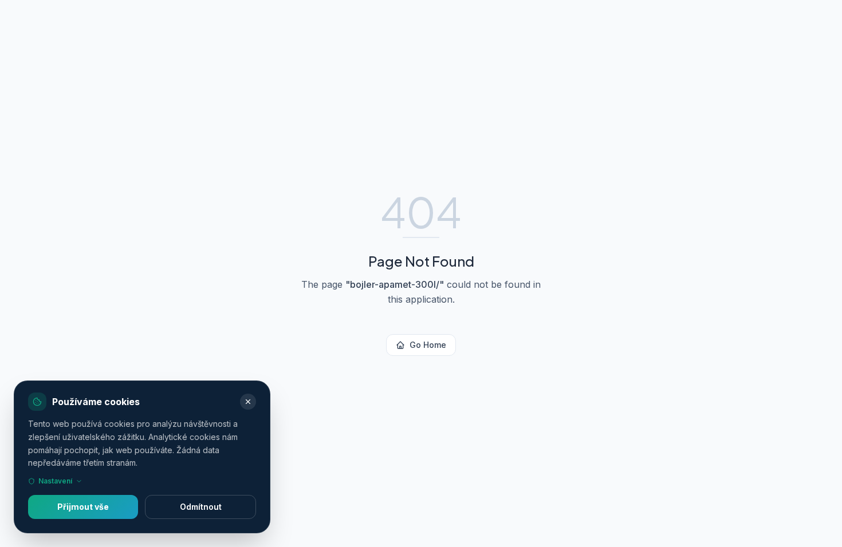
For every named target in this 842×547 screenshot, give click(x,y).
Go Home (428, 345)
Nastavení (55, 481)
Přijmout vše (83, 507)
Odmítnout (201, 507)
